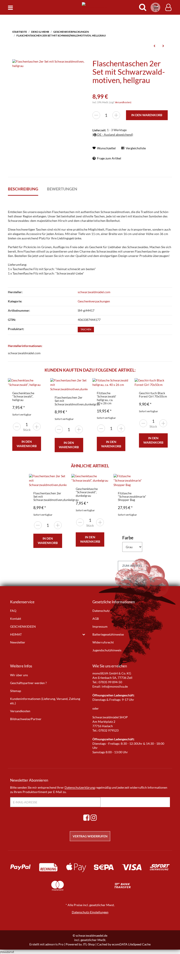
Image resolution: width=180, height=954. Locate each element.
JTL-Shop (89, 944)
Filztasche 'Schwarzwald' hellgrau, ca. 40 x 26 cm (106, 398)
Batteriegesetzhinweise (108, 634)
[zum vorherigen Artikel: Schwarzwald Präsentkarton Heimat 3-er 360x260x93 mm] (154, 46)
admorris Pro (54, 944)
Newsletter (17, 642)
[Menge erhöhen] (116, 115)
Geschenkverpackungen (94, 301)
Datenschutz (101, 611)
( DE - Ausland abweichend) (112, 134)
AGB (95, 618)
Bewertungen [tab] (62, 189)
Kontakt (15, 618)
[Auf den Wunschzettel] (39, 385)
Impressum (100, 626)
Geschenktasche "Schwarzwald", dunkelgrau (87, 492)
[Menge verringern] (96, 115)
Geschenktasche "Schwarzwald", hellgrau (23, 396)
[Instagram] (93, 817)
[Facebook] (86, 817)
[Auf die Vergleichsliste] (31, 385)
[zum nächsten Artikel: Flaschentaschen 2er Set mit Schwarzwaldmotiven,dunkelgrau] (163, 46)
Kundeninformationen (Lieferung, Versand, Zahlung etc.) (45, 701)
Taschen (86, 329)
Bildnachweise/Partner (25, 719)
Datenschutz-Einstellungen (90, 912)
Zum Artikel (132, 565)
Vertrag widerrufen (90, 836)
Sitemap (15, 691)
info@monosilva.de (115, 686)
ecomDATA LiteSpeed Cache (131, 944)
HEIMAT (16, 634)
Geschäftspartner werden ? (28, 683)
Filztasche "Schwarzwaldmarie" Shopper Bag (132, 496)
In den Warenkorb (27, 444)
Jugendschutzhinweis (106, 650)
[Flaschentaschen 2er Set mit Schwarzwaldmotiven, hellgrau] (50, 63)
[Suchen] (143, 7)
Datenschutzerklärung (80, 787)
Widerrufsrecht (103, 642)
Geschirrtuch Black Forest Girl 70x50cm (153, 394)
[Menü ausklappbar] (10, 7)
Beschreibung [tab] (23, 189)
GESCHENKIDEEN (23, 626)
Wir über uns (19, 675)
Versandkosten (20, 711)
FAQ (13, 611)
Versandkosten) (123, 102)
